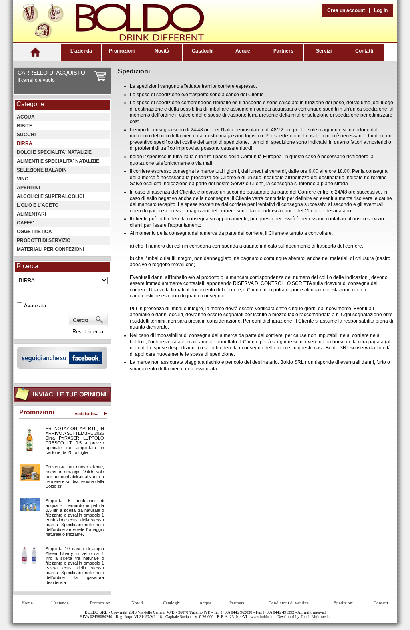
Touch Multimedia (315, 616)
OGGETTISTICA (34, 231)
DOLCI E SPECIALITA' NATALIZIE (54, 152)
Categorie (30, 104)
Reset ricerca (87, 332)
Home (27, 602)
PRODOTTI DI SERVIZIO (43, 240)
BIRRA (24, 143)
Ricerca (27, 265)
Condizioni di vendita (289, 602)
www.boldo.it (262, 616)
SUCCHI (26, 134)
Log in (381, 10)
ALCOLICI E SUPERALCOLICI (50, 196)
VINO (22, 179)
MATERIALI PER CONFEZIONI (50, 249)
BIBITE (24, 126)
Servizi (324, 51)
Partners (283, 51)
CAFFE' (25, 223)
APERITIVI (28, 187)
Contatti (364, 51)
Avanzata (35, 306)
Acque (242, 51)
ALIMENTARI (31, 214)
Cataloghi (202, 51)
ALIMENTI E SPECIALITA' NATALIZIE (58, 161)
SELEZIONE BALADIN (42, 170)
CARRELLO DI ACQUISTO (51, 72)
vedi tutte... (86, 413)
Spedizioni (344, 602)
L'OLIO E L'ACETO (37, 205)
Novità (162, 51)
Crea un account (346, 10)
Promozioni (122, 51)
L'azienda (81, 51)
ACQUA (26, 117)
